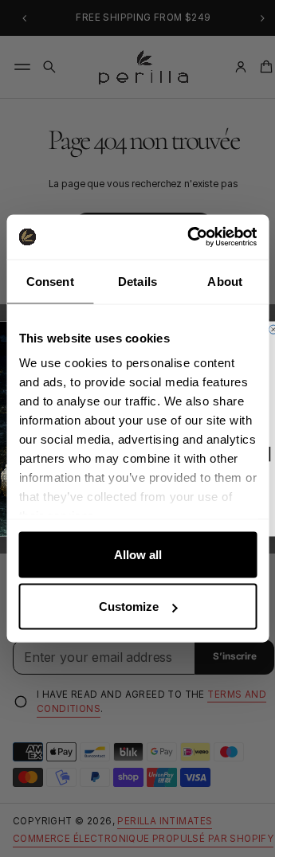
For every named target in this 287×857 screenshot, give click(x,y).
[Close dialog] (273, 329)
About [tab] (224, 281)
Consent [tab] (50, 281)
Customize (129, 606)
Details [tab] (137, 281)
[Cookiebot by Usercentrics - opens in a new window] (192, 237)
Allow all (138, 554)
